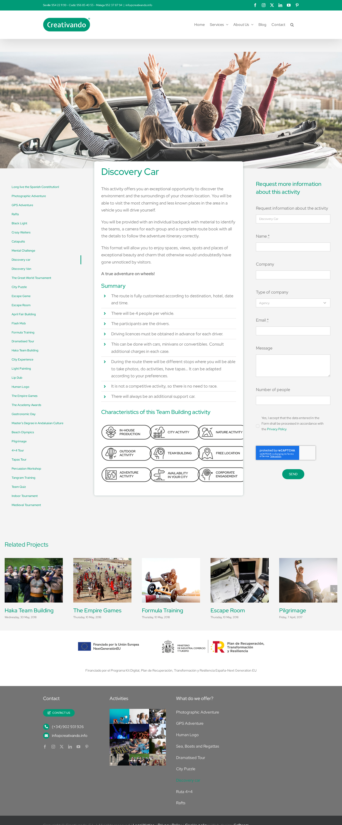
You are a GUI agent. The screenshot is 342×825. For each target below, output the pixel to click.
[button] (292, 24)
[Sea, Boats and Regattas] (171, 560)
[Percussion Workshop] (34, 560)
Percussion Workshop (31, 610)
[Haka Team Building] (142, 765)
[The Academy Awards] (162, 750)
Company (265, 264)
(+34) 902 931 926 (68, 734)
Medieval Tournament (100, 610)
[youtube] (78, 755)
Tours (286, 610)
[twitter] (62, 755)
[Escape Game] (123, 765)
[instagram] (53, 755)
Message (264, 348)
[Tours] (308, 560)
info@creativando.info (139, 5)
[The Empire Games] (162, 765)
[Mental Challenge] (142, 750)
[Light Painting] (142, 735)
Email (262, 320)
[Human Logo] (123, 750)
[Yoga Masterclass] (142, 720)
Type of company (272, 292)
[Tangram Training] (162, 720)
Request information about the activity (292, 208)
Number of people (273, 389)
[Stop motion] (123, 720)
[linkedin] (70, 755)
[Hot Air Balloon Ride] (240, 560)
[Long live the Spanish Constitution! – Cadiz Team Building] (162, 735)
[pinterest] (87, 755)
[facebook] (45, 755)
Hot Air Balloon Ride (235, 610)
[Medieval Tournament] (102, 560)
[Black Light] (123, 735)
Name (263, 236)
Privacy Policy (277, 429)
